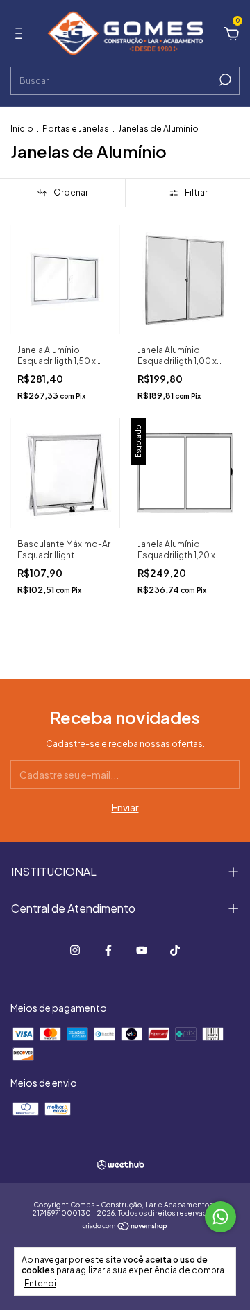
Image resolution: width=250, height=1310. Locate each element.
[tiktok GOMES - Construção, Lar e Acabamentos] (175, 950)
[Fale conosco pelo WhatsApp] (220, 1216)
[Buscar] (224, 80)
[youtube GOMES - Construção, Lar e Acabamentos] (141, 950)
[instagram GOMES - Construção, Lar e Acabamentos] (75, 950)
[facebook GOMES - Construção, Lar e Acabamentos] (108, 950)
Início (21, 128)
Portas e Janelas (75, 128)
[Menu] (21, 35)
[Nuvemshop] (125, 1227)
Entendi (40, 1283)
